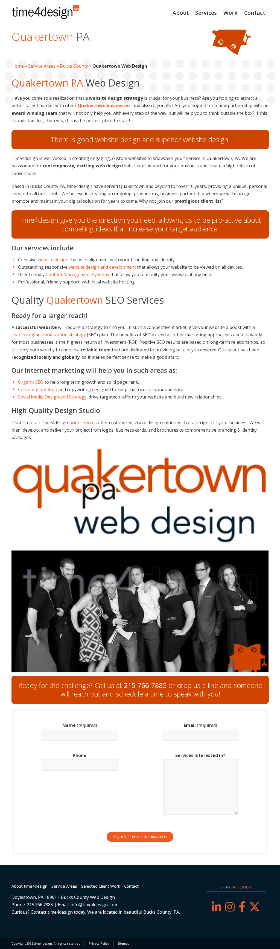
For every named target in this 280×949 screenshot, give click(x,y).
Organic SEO (30, 382)
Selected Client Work (100, 886)
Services (206, 12)
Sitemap (124, 943)
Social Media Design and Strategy (52, 397)
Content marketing (37, 389)
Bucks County (74, 66)
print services (83, 423)
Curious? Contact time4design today (48, 912)
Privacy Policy (99, 943)
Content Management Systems (77, 274)
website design (53, 260)
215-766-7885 (145, 685)
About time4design (29, 886)
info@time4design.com (94, 905)
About (181, 12)
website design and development (102, 267)
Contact (254, 12)
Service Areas (42, 66)
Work (230, 12)
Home (17, 66)
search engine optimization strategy (48, 335)
